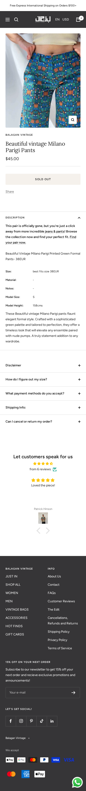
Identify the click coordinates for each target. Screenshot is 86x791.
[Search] (16, 20)
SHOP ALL (13, 585)
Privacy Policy (57, 640)
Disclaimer (13, 365)
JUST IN (11, 576)
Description (15, 217)
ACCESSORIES (17, 618)
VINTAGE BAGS (17, 610)
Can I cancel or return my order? (29, 421)
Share (10, 192)
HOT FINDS (14, 626)
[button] (62, 19)
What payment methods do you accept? (35, 393)
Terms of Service (60, 648)
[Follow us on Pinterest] (31, 721)
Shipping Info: (16, 407)
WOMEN (12, 593)
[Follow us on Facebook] (11, 721)
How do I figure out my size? (26, 379)
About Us (54, 576)
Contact (53, 585)
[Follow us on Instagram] (21, 721)
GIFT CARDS (15, 634)
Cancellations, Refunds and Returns (63, 620)
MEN (9, 601)
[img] (43, 464)
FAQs (52, 593)
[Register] (73, 692)
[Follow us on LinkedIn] (52, 721)
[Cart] (78, 20)
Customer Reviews (61, 601)
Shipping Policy (58, 632)
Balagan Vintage (19, 134)
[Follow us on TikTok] (41, 721)
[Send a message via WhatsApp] (77, 782)
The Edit (53, 610)
